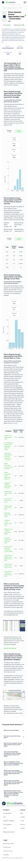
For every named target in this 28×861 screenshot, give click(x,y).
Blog (21, 813)
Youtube (22, 817)
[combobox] (14, 8)
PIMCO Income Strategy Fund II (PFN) (8, 437)
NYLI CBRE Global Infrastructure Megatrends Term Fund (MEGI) (8, 446)
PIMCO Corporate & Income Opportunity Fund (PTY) (7, 476)
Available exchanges (8, 821)
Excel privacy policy (8, 843)
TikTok (22, 821)
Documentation (7, 813)
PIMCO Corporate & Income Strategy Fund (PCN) (8, 466)
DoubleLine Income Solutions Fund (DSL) (8, 523)
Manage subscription (8, 832)
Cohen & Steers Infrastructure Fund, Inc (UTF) (8, 566)
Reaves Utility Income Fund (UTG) (7, 500)
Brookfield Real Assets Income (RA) (8, 493)
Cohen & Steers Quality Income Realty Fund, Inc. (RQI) (8, 558)
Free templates (7, 824)
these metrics (14, 637)
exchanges (7, 644)
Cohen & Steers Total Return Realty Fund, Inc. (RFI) (8, 574)
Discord (22, 824)
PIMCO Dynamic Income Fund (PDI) (8, 507)
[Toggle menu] (25, 2)
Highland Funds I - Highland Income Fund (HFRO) (8, 531)
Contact (22, 828)
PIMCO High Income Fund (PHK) (7, 515)
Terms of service (7, 851)
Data (4, 817)
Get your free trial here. (10, 648)
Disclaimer (6, 854)
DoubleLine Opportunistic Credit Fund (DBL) (7, 540)
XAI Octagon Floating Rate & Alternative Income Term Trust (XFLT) (8, 456)
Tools (4, 828)
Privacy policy (7, 847)
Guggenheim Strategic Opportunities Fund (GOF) (7, 485)
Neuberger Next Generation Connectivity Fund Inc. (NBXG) (8, 549)
